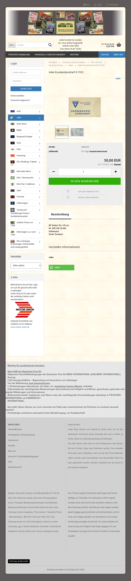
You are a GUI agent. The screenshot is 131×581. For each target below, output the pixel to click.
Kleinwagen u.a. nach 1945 (23, 233)
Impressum (13, 440)
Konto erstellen (17, 96)
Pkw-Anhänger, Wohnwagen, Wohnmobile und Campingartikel (22, 244)
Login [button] (99, 5)
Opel (18, 190)
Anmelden (26, 89)
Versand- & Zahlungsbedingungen (23, 456)
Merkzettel (113, 5)
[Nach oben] (122, 576)
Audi (18, 111)
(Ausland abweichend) (98, 151)
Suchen (105, 54)
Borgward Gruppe (24, 136)
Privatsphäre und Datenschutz (21, 435)
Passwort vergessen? (20, 100)
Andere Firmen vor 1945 (22, 224)
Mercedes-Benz (23, 171)
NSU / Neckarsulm (24, 177)
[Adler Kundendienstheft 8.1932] (85, 101)
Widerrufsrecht (15, 467)
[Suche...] (50, 45)
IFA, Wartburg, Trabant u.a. (24, 163)
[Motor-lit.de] (65, 23)
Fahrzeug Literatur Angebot (50, 54)
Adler (118, 78)
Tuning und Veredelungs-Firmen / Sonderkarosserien (20, 213)
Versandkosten (15, 429)
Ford (18, 143)
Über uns (118, 54)
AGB (10, 461)
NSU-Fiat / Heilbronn (25, 184)
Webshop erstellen (55, 569)
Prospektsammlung (19, 54)
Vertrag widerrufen (18, 561)
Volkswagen (22, 203)
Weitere (74, 54)
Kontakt (11, 445)
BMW (19, 130)
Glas (18, 149)
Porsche (20, 196)
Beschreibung (60, 214)
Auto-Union (21, 124)
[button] (86, 4)
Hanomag (20, 155)
